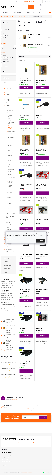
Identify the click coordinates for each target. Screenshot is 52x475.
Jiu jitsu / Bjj (9, 192)
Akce (4, 33)
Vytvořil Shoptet (48, 472)
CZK (47, 1)
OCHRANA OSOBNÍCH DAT (8, 467)
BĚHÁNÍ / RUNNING (10, 92)
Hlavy (9, 157)
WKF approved (11, 140)
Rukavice (10, 145)
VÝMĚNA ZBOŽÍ (5, 458)
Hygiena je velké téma (6, 302)
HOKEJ (7, 220)
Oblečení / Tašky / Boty (10, 161)
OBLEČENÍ (8, 222)
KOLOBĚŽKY (8, 94)
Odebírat (42, 417)
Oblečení (10, 174)
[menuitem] (5, 13)
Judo (8, 190)
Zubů (9, 150)
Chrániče (10, 143)
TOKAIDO (5, 66)
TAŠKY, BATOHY (7, 268)
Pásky (8, 208)
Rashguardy (9, 203)
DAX (4, 55)
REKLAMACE (5, 460)
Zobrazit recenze (15, 399)
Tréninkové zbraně (11, 213)
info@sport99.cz (23, 442)
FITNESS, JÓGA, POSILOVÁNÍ (9, 244)
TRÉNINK (6, 261)
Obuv (8, 206)
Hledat (31, 7)
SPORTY (6, 82)
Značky (5, 272)
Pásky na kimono (10, 116)
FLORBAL (8, 105)
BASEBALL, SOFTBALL (8, 100)
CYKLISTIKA (8, 229)
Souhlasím (40, 240)
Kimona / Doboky (10, 211)
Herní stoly (8, 254)
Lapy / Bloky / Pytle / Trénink (11, 182)
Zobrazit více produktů (34, 51)
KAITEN (5, 64)
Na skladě (6, 30)
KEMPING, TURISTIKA (8, 85)
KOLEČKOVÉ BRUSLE (8, 89)
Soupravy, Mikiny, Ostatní (11, 177)
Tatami (9, 167)
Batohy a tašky (9, 225)
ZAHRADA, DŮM (8, 265)
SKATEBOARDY (9, 97)
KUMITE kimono (10, 134)
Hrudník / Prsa (11, 153)
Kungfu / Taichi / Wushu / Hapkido (10, 200)
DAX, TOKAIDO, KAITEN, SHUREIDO (8, 58)
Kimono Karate (11, 131)
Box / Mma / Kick (10, 110)
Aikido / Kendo (10, 195)
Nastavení (11, 240)
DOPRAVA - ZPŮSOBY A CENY (7, 453)
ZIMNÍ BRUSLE (9, 249)
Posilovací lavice (10, 186)
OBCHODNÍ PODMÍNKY (7, 456)
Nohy (9, 148)
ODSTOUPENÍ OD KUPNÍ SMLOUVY (7, 462)
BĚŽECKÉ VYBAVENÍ (5, 279)
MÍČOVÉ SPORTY (9, 103)
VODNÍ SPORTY (9, 227)
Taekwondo (9, 197)
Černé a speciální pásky (10, 127)
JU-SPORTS (6, 61)
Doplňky (10, 171)
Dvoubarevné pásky (11, 123)
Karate (8, 113)
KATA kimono (11, 137)
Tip (4, 37)
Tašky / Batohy (11, 169)
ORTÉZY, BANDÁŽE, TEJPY (10, 217)
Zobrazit (26, 87)
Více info (9, 237)
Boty (9, 164)
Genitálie (10, 155)
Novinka (5, 35)
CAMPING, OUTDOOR (9, 258)
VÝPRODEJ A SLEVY (10, 251)
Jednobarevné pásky (11, 119)
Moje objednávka (5, 465)
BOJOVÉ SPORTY (9, 108)
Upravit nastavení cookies (27, 472)
